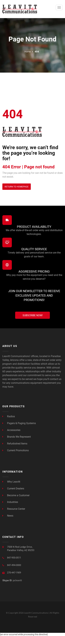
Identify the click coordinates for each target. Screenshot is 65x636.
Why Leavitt (13, 481)
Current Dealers (15, 488)
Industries (12, 502)
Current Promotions (17, 450)
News (9, 515)
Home (27, 51)
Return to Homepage (17, 186)
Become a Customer (18, 495)
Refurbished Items (16, 443)
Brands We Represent (18, 436)
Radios (10, 416)
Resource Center (15, 508)
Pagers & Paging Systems (21, 423)
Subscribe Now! (33, 315)
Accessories (13, 430)
